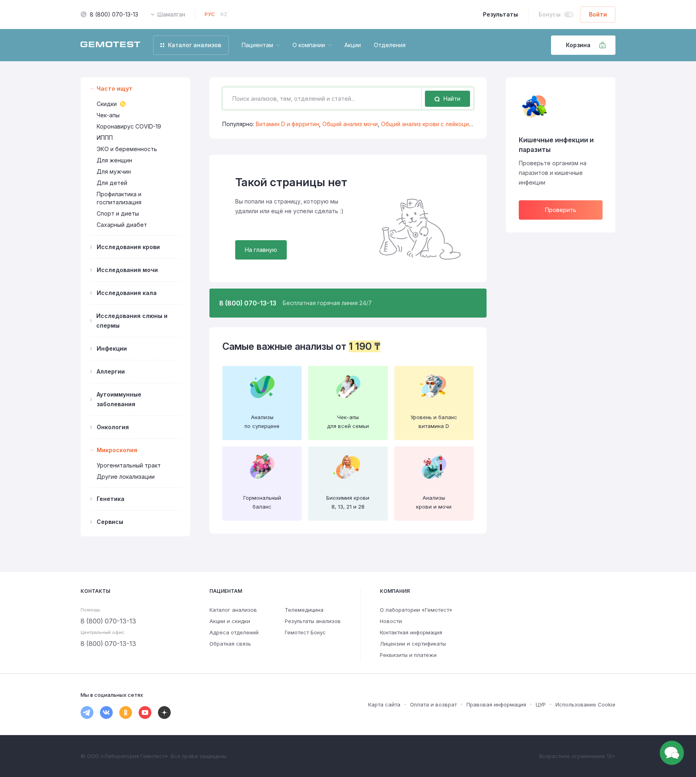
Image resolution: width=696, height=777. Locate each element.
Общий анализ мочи (350, 123)
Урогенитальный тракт (129, 465)
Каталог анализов (233, 610)
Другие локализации (126, 476)
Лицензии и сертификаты (413, 643)
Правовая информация (496, 704)
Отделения (390, 45)
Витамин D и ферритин (287, 123)
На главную (261, 249)
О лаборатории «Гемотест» (416, 610)
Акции (352, 45)
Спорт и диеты (118, 213)
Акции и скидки (229, 621)
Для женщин (114, 160)
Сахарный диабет (122, 224)
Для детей (112, 182)
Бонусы (550, 14)
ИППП (105, 137)
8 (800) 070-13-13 (114, 14)
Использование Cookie (585, 704)
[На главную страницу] (110, 45)
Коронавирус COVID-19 (129, 126)
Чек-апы (108, 115)
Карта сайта (384, 704)
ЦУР (541, 704)
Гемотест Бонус (305, 632)
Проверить (560, 209)
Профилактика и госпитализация (119, 198)
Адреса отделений (234, 632)
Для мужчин (114, 171)
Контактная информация (411, 632)
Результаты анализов (313, 621)
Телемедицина (304, 610)
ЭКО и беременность (127, 148)
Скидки (107, 103)
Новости (391, 621)
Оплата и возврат (433, 704)
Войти (598, 14)
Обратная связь (230, 643)
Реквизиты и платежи (408, 655)
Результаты (500, 14)
